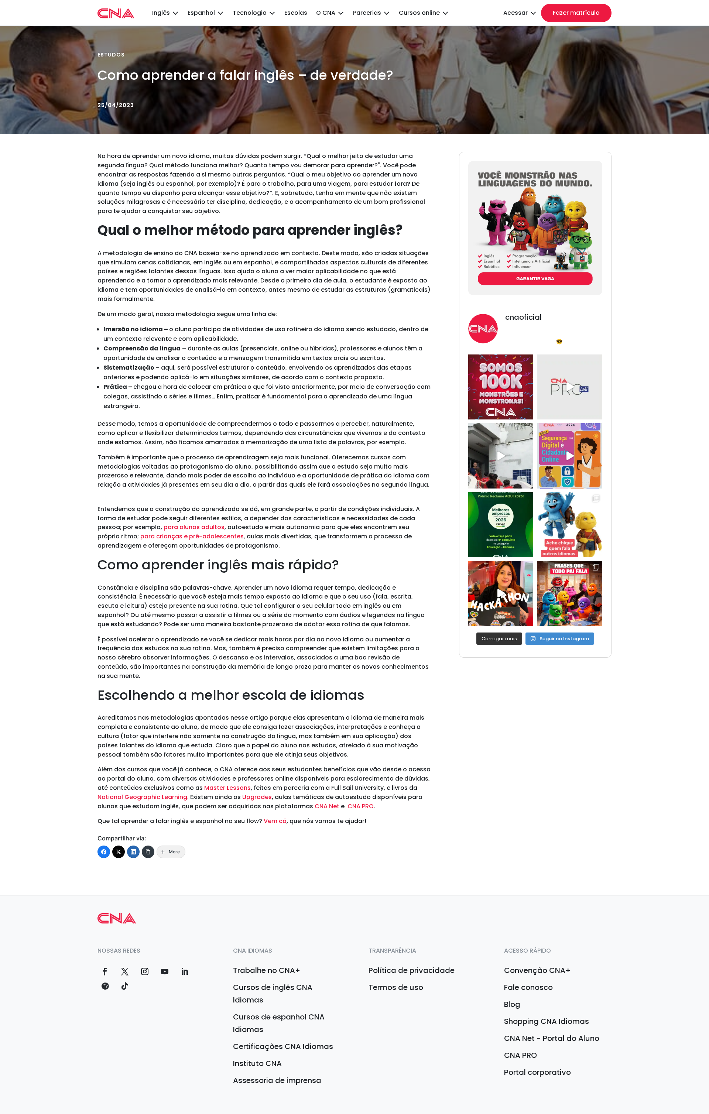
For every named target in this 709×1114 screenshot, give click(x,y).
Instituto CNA (257, 1063)
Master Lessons (227, 788)
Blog (512, 1004)
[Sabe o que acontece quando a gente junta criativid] (500, 593)
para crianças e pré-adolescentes (192, 536)
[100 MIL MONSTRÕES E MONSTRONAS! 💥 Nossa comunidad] (500, 386)
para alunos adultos (194, 527)
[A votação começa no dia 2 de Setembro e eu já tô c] (500, 524)
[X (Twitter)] (118, 852)
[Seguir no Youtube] (164, 971)
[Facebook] (103, 852)
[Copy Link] (148, 852)
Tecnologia (250, 13)
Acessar (515, 13)
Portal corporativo (537, 1072)
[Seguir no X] (124, 971)
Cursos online (419, 13)
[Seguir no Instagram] (144, 971)
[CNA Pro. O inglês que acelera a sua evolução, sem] (569, 386)
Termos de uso (396, 987)
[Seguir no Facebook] (104, 971)
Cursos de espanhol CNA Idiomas (279, 1023)
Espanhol (201, 13)
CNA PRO (360, 806)
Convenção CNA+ (537, 970)
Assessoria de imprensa (277, 1080)
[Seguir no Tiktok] (124, 986)
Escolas (295, 13)
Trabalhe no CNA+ (266, 970)
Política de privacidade (412, 970)
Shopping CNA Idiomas (546, 1021)
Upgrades (257, 797)
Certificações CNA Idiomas (283, 1046)
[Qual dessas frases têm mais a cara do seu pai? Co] (569, 593)
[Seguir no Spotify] (104, 986)
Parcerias (367, 13)
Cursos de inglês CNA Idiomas (272, 993)
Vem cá (275, 821)
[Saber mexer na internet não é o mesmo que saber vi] (569, 455)
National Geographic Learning (142, 797)
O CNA (325, 13)
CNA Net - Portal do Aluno (551, 1038)
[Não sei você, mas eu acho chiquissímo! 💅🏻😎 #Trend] (569, 524)
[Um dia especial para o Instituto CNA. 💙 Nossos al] (500, 455)
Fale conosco (528, 987)
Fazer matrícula (576, 12)
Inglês (161, 13)
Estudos (111, 54)
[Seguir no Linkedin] (184, 971)
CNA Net (327, 806)
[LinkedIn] (133, 852)
